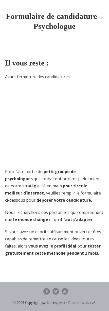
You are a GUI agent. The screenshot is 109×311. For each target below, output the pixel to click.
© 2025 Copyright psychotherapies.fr (40, 303)
